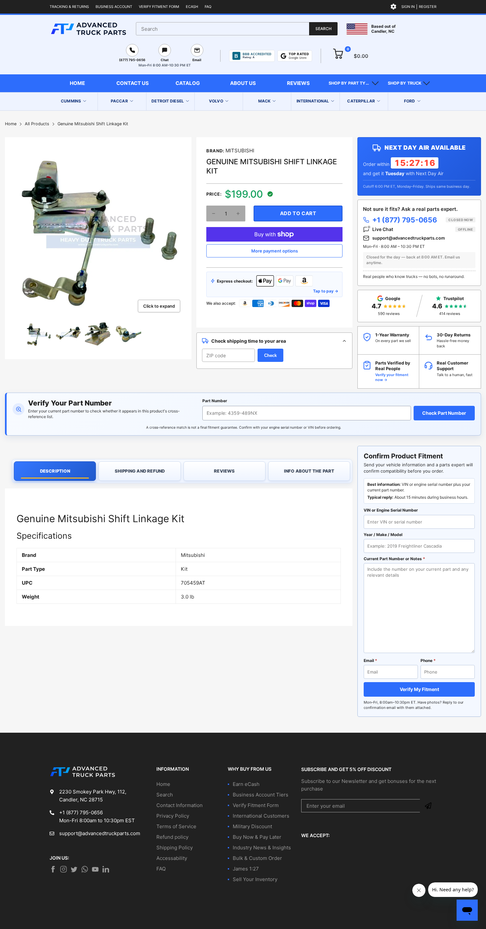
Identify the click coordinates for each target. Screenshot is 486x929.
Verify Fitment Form (159, 6)
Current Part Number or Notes (394, 558)
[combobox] (237, 28)
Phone (428, 660)
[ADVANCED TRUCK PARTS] (88, 29)
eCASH (192, 6)
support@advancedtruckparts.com (408, 238)
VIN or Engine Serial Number (391, 510)
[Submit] (428, 805)
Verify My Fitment (419, 689)
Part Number (214, 400)
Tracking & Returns (69, 6)
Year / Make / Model (383, 534)
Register (427, 6)
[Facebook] (53, 869)
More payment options (274, 250)
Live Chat (422, 229)
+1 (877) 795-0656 (422, 220)
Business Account (114, 6)
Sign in (408, 6)
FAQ (208, 6)
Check (270, 355)
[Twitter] (63, 869)
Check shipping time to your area (248, 341)
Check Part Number (444, 413)
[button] (353, 83)
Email (370, 660)
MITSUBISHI (239, 150)
